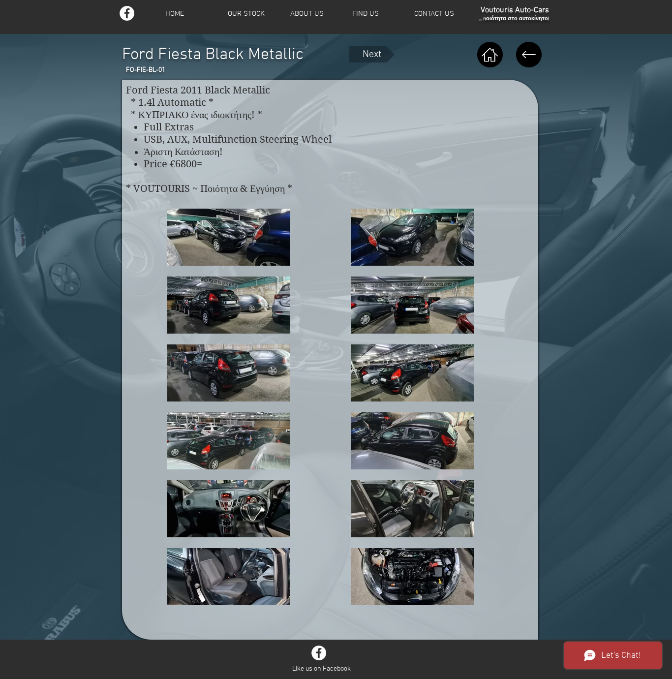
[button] (252, 14)
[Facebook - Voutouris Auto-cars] (127, 13)
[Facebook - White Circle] (318, 653)
